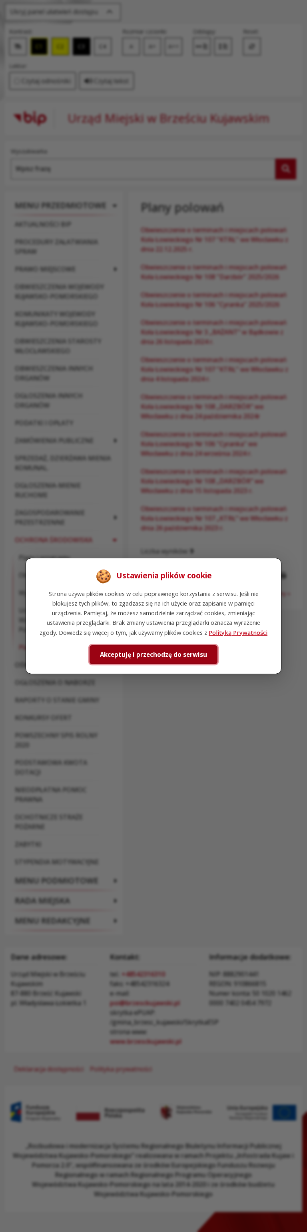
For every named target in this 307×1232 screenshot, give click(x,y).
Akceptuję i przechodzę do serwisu (153, 654)
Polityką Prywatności (238, 632)
